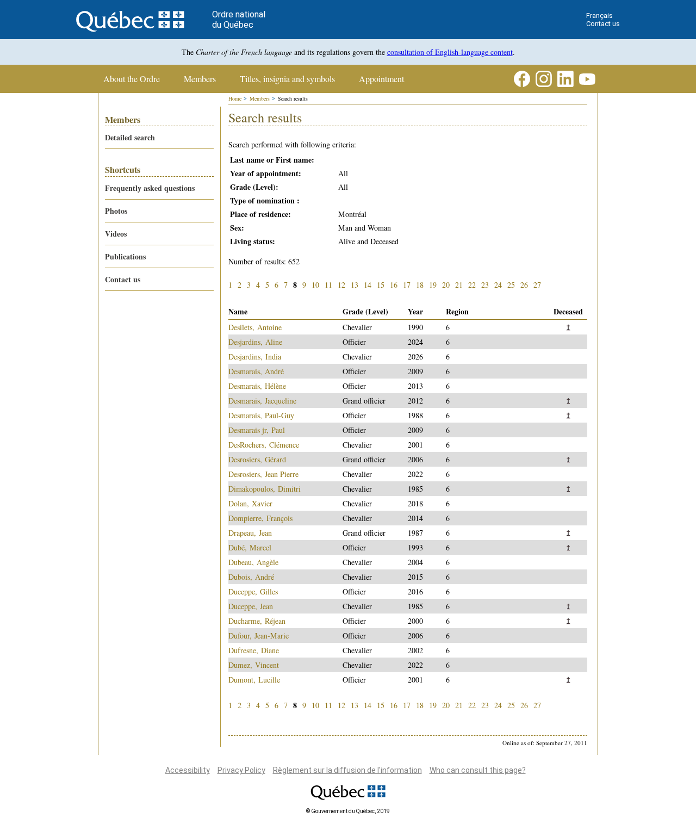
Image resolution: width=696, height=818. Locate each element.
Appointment (381, 79)
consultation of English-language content (450, 52)
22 (472, 285)
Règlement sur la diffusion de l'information (347, 770)
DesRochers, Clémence (263, 444)
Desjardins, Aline (255, 342)
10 (315, 285)
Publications (125, 256)
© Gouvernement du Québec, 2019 (348, 811)
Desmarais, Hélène (257, 386)
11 (328, 285)
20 (446, 285)
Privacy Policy (241, 770)
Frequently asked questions (150, 188)
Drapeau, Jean (250, 533)
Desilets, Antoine (255, 327)
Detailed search (130, 137)
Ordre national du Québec (238, 19)
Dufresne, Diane (253, 650)
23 (485, 285)
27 (537, 285)
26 (524, 285)
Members (200, 79)
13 (354, 285)
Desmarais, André (256, 371)
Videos (116, 233)
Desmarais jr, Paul (256, 430)
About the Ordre (131, 79)
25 (511, 285)
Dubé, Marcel (249, 547)
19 (433, 285)
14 (367, 285)
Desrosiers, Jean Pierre (263, 474)
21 (459, 285)
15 (380, 285)
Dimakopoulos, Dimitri (264, 489)
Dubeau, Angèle (253, 562)
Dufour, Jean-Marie (258, 635)
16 (393, 285)
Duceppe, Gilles (253, 591)
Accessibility (187, 770)
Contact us (603, 24)
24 (498, 285)
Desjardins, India (254, 356)
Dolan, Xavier (250, 503)
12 (341, 285)
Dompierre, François (260, 518)
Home (234, 98)
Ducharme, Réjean (256, 621)
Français (599, 15)
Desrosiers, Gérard (257, 459)
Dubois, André (251, 577)
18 (420, 285)
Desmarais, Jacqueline (262, 400)
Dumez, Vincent (253, 665)
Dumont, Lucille (254, 679)
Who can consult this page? (478, 770)
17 (407, 285)
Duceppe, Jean (250, 606)
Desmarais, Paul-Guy (261, 415)
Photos (116, 210)
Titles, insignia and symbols (287, 79)
